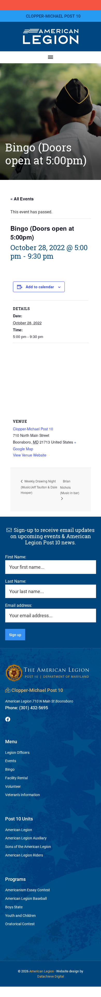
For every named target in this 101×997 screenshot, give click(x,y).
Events (10, 760)
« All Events (22, 199)
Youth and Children (20, 915)
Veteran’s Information (22, 794)
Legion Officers (17, 752)
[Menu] (50, 57)
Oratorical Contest (20, 923)
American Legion (18, 829)
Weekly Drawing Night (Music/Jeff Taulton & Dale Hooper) (39, 486)
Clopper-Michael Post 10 (33, 428)
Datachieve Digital (50, 976)
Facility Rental (16, 777)
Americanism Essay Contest (27, 889)
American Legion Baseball (26, 898)
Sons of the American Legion (28, 846)
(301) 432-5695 (26, 707)
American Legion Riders (24, 855)
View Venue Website (29, 455)
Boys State (14, 906)
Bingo (10, 769)
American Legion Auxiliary (26, 837)
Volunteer (13, 786)
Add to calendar (40, 286)
